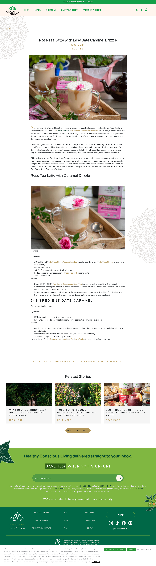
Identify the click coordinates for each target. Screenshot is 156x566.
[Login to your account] (141, 10)
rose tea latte (65, 362)
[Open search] (137, 10)
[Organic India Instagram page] (111, 523)
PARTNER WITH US (92, 10)
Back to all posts (78, 430)
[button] (144, 549)
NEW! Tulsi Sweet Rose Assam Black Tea (75, 130)
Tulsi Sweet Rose (105, 262)
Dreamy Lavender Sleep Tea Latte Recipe (67, 339)
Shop (121, 515)
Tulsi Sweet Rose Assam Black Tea (62, 262)
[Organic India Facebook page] (124, 523)
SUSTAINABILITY (69, 10)
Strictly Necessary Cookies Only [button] (115, 549)
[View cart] (146, 10)
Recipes (78, 48)
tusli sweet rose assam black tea (99, 362)
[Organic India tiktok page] (117, 523)
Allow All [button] (131, 549)
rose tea (47, 362)
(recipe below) (70, 273)
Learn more (96, 562)
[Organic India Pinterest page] (130, 523)
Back (12, 29)
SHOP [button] (26, 10)
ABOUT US (51, 10)
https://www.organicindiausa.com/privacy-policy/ (99, 488)
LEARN (37, 10)
